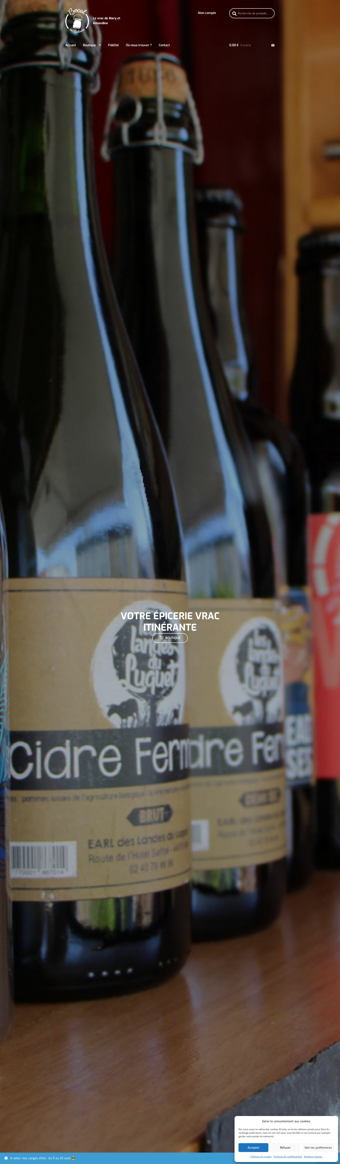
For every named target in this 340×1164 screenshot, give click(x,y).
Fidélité (113, 45)
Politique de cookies (261, 1156)
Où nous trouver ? (139, 45)
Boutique (89, 45)
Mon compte (207, 13)
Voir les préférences (318, 1148)
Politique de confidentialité (287, 1156)
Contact (164, 45)
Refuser (285, 1148)
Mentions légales (313, 1156)
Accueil (70, 45)
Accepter (254, 1148)
